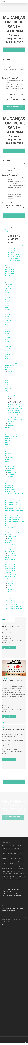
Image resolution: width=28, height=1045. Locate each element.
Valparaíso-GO (10, 425)
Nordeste (11, 863)
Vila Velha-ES (10, 373)
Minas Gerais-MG (9, 487)
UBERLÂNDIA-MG (11, 482)
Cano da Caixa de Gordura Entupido (10, 887)
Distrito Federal (8, 360)
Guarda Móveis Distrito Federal (12, 434)
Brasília (19, 845)
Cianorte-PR (8, 288)
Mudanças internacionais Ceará (12, 517)
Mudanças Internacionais (11, 514)
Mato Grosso (8, 463)
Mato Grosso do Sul (10, 466)
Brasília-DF (10, 362)
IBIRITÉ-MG (8, 440)
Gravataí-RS (8, 429)
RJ (23, 873)
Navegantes (5, 863)
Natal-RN (9, 549)
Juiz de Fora (5, 856)
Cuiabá (9, 848)
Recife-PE (9, 538)
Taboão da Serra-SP (12, 593)
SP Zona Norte (5, 878)
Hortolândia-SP (8, 438)
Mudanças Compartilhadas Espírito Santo (14, 508)
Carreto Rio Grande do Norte (12, 281)
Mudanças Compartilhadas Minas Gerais (14, 510)
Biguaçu (15, 845)
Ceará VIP (7, 286)
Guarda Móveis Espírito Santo (12, 436)
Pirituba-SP (10, 587)
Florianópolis (21, 851)
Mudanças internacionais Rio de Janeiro (14, 521)
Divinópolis (4, 851)
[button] (25, 1)
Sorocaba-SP (8, 597)
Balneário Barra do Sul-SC (13, 574)
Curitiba (14, 848)
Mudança (11, 861)
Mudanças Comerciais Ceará (12, 495)
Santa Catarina (8, 572)
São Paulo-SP (10, 591)
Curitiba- (7, 290)
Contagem (4, 848)
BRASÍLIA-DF (8, 279)
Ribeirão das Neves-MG (12, 480)
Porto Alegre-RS (11, 553)
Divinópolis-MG (8, 367)
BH (11, 845)
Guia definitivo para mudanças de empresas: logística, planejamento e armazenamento (12, 894)
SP (16, 876)
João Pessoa (16, 853)
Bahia (6, 265)
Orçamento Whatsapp (9, 648)
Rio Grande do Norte (10, 548)
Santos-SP (9, 589)
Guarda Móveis (8, 431)
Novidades (4, 868)
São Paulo (7, 580)
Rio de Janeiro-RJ (11, 546)
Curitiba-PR (7, 299)
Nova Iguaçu (19, 866)
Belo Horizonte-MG (9, 269)
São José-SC (8, 578)
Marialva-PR (8, 459)
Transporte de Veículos (10, 600)
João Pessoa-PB (9, 450)
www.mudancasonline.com (8, 912)
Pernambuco (8, 534)
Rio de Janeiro (8, 542)
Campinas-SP (10, 581)
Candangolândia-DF (12, 363)
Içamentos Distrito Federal (11, 448)
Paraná (7, 529)
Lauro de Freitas (13, 856)
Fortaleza (4, 853)
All (5, 229)
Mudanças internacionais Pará (12, 519)
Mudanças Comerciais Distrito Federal (14, 497)
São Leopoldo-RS (11, 555)
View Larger (4, 624)
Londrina (20, 856)
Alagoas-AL (8, 264)
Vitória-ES (9, 375)
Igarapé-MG (10, 476)
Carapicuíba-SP (10, 583)
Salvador (4, 876)
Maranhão (7, 455)
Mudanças (17, 861)
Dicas (18, 848)
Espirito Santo (8, 369)
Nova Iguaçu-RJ (11, 544)
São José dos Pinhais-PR (13, 532)
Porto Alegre (10, 871)
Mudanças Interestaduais (11, 512)
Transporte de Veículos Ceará (12, 602)
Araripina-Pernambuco (12, 536)
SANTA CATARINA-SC (10, 576)
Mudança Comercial (10, 491)
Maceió (4, 858)
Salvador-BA (10, 267)
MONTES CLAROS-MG (10, 489)
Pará (6, 523)
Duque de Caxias (12, 851)
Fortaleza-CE (10, 284)
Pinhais (3, 871)
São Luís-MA (10, 457)
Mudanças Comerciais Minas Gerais (15, 493)
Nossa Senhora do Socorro (8, 866)
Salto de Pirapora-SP (10, 559)
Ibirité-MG (7, 442)
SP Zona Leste (21, 876)
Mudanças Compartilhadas (11, 502)
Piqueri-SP (9, 585)
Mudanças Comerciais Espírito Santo (13, 499)
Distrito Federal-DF (9, 365)
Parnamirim (20, 868)
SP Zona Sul (13, 878)
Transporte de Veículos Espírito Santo (14, 606)
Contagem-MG (10, 474)
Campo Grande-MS (11, 468)
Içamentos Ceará (9, 446)
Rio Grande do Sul (9, 551)
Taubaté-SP (8, 598)
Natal (22, 861)
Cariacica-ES (10, 371)
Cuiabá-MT (10, 465)
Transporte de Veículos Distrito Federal (14, 604)
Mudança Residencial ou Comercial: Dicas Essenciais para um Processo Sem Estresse (14, 899)
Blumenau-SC (8, 277)
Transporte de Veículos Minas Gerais (13, 608)
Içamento (7, 444)
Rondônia (7, 557)
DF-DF (6, 358)
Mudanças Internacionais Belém (12, 515)
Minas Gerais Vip (9, 485)
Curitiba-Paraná (8, 298)
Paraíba (7, 525)
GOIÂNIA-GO (8, 379)
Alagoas (7, 231)
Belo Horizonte (5, 845)
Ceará (6, 282)
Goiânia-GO (8, 377)
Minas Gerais (8, 470)
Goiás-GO (7, 427)
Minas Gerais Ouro (9, 483)
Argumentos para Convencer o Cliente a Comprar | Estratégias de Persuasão (13, 890)
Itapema (10, 853)
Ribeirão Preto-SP (9, 540)
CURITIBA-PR (8, 307)
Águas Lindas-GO (15, 408)
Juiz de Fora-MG (11, 478)
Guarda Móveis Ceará (10, 433)
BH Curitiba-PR (8, 275)
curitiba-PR (7, 348)
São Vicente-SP (8, 595)
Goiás (6, 394)
